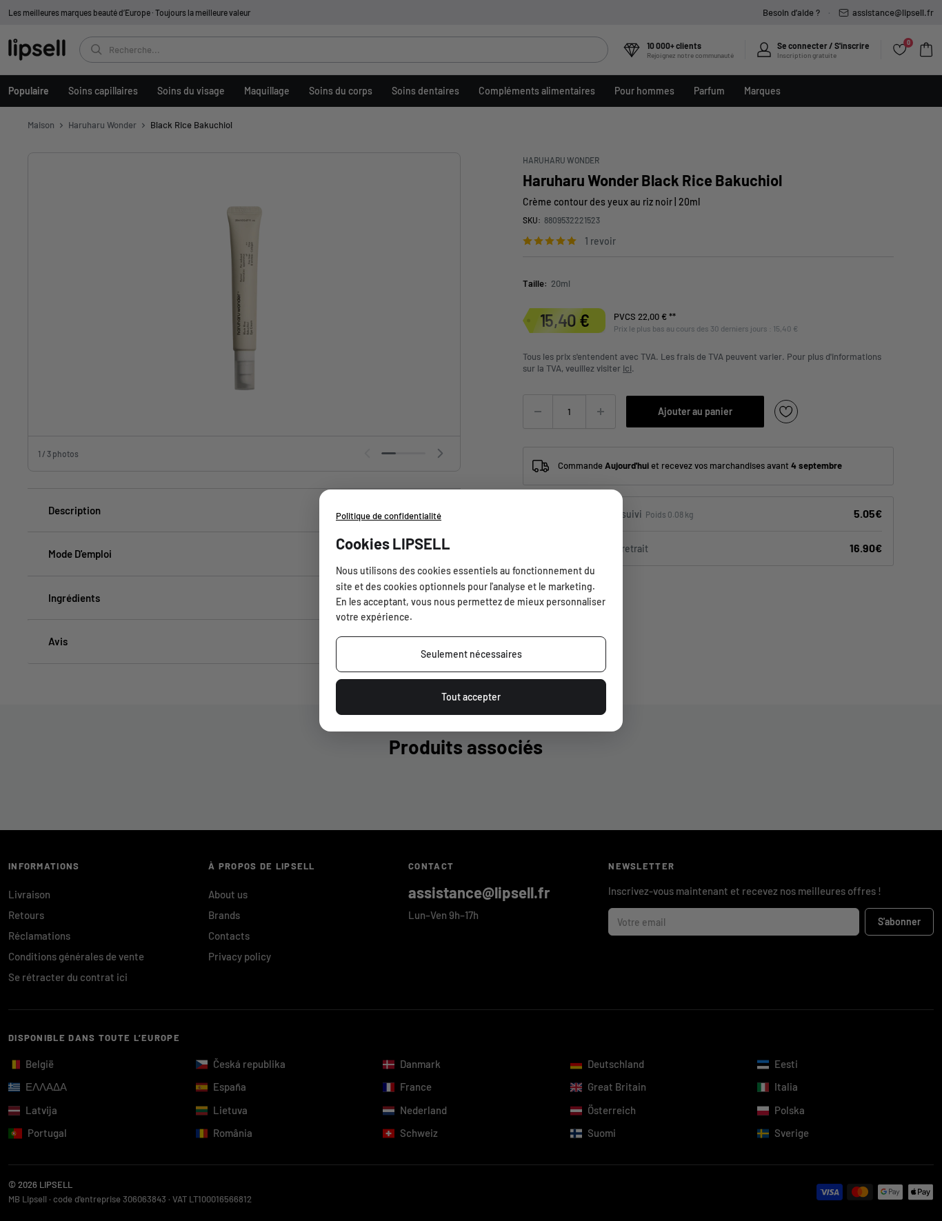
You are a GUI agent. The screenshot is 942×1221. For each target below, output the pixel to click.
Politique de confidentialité (388, 515)
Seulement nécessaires (471, 654)
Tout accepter (471, 697)
